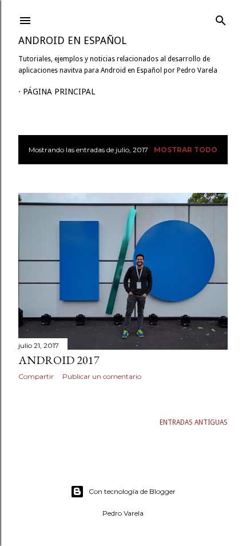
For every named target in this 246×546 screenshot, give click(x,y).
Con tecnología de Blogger (132, 491)
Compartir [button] (36, 376)
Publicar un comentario (101, 376)
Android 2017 (59, 360)
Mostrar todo (185, 149)
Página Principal (59, 91)
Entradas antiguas (194, 422)
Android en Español (72, 40)
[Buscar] (221, 18)
